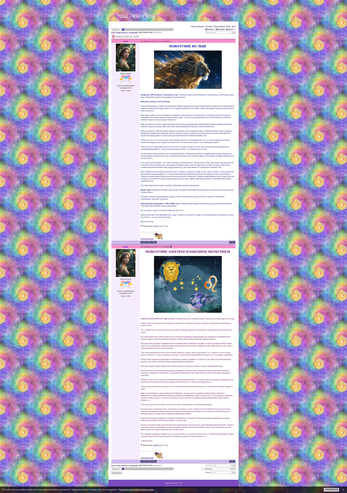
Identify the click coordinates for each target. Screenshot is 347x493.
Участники (208, 26)
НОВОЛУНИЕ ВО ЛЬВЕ (146, 32)
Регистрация (126, 6)
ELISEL (125, 41)
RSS (203, 3)
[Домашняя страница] (153, 242)
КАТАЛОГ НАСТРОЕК (147, 239)
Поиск (228, 26)
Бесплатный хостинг (172, 485)
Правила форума (219, 26)
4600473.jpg (157, 445)
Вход (133, 6)
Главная (118, 6)
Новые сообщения (197, 26)
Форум (113, 32)
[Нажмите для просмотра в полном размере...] (188, 88)
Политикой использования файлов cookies (136, 490)
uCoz (180, 485)
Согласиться (331, 489)
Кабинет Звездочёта (122, 32)
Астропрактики (133, 32)
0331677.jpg (157, 226)
